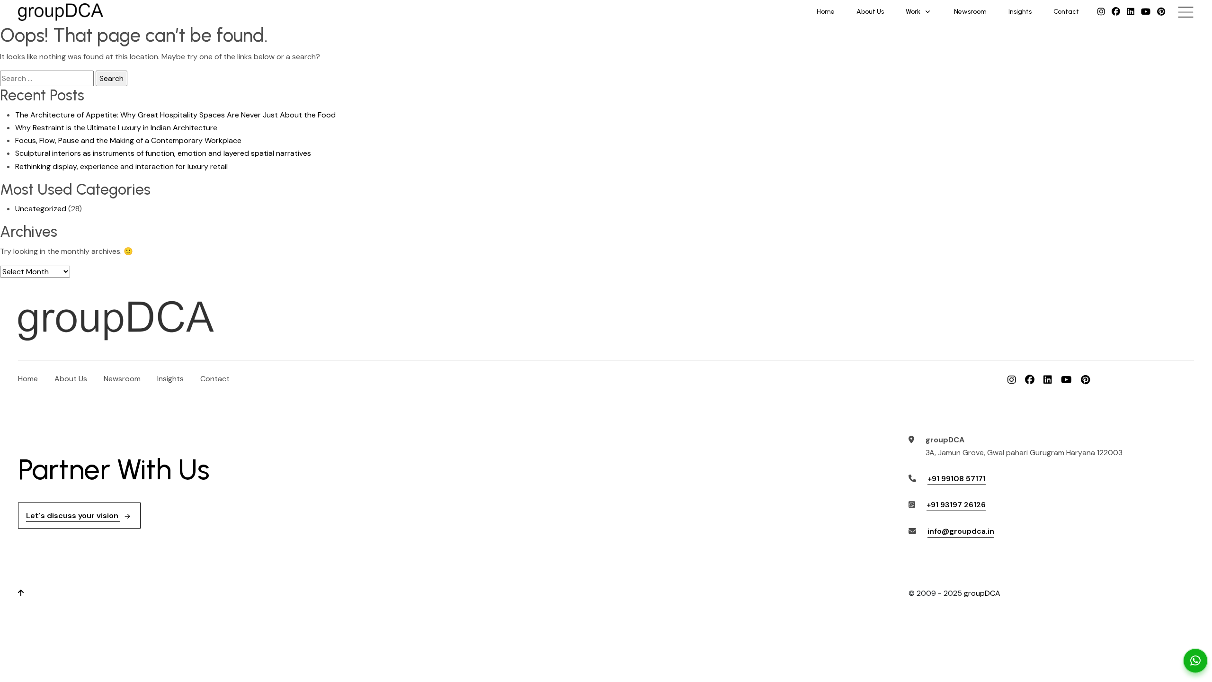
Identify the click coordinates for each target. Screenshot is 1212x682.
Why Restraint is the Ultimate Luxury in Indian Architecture (116, 128)
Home (826, 12)
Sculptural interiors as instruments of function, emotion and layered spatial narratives (163, 153)
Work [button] (913, 12)
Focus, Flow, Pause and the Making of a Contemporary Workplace (128, 140)
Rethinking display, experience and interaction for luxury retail (121, 166)
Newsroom (970, 12)
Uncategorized (40, 209)
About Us (870, 12)
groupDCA (982, 593)
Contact (1066, 12)
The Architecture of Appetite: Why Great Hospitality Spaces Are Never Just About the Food (175, 115)
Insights (1020, 12)
